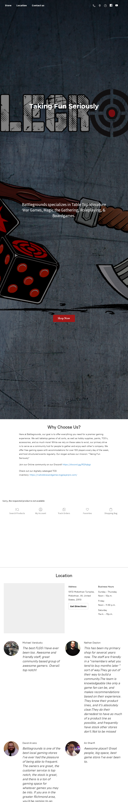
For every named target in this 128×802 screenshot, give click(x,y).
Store (8, 5)
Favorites (87, 513)
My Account (40, 513)
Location (22, 5)
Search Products (17, 513)
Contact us (38, 5)
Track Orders (64, 513)
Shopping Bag (110, 513)
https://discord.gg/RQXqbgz (77, 464)
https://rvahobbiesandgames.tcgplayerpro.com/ (53, 475)
